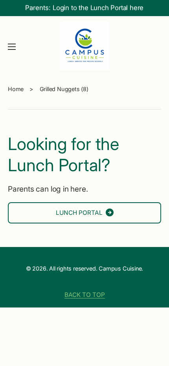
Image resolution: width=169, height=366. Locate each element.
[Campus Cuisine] (84, 46)
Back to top (84, 294)
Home (16, 89)
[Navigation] (12, 47)
